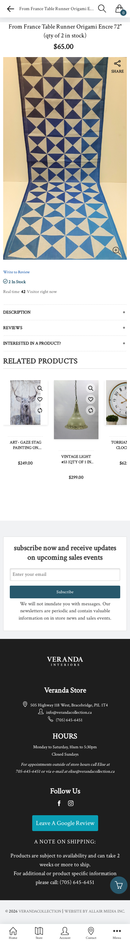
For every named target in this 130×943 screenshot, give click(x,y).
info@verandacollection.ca (69, 712)
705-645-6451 (27, 771)
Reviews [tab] (12, 328)
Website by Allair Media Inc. (94, 911)
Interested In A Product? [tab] (32, 343)
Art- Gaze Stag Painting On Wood (25, 445)
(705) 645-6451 (69, 720)
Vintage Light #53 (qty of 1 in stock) (76, 459)
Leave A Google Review (65, 823)
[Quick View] (39, 388)
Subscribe (65, 592)
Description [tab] (17, 312)
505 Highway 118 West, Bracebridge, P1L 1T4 (69, 705)
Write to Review (16, 272)
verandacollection (40, 911)
